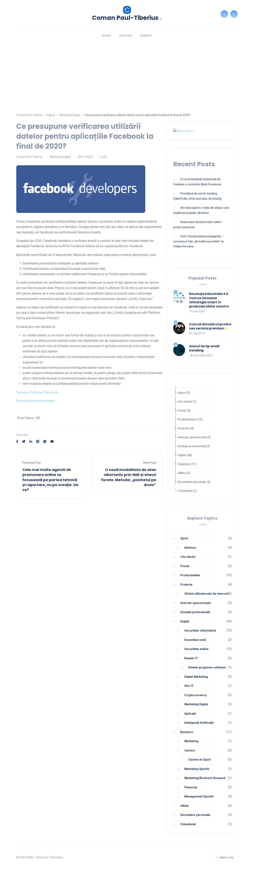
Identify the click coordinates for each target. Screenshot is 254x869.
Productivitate (190, 575)
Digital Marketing (196, 677)
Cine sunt (125, 35)
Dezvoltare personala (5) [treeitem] (194, 482)
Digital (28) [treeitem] (185, 455)
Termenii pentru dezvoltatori (35, 401)
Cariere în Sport (199, 759)
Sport (184, 538)
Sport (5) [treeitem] (184, 392)
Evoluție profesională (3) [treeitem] (194, 446)
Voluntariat (188, 824)
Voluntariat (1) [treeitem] (187, 491)
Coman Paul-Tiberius (127, 17)
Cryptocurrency (195, 695)
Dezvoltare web (195, 640)
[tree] (202, 439)
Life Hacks (187, 557)
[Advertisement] (127, 73)
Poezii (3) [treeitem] (184, 410)
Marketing (191, 741)
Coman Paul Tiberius (29, 156)
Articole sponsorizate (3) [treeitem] (194, 437)
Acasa (106, 35)
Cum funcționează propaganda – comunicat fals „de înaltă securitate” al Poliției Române (198, 241)
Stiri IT (189, 686)
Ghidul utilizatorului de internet (206, 593)
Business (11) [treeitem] (187, 464)
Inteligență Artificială (199, 722)
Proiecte (186, 584)
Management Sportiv (198, 796)
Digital (184, 621)
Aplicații (190, 713)
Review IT (191, 658)
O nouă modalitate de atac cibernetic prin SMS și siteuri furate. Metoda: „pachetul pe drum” (128, 477)
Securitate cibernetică (200, 630)
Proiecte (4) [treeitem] (185, 428)
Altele (184, 806)
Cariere (189, 750)
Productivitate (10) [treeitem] (190, 419)
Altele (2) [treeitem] (184, 473)
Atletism (190, 547)
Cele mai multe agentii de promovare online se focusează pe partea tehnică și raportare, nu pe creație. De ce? (50, 479)
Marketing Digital (60, 156)
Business (186, 732)
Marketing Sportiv (196, 769)
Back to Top (227, 857)
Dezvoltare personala (195, 815)
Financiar (190, 787)
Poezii (184, 566)
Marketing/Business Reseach (205, 778)
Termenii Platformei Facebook (37, 392)
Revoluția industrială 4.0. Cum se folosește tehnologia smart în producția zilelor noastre (209, 300)
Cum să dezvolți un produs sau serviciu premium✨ (210, 326)
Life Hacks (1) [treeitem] (187, 401)
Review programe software (207, 667)
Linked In (146, 35)
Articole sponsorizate (195, 603)
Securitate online (196, 649)
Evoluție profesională (195, 612)
